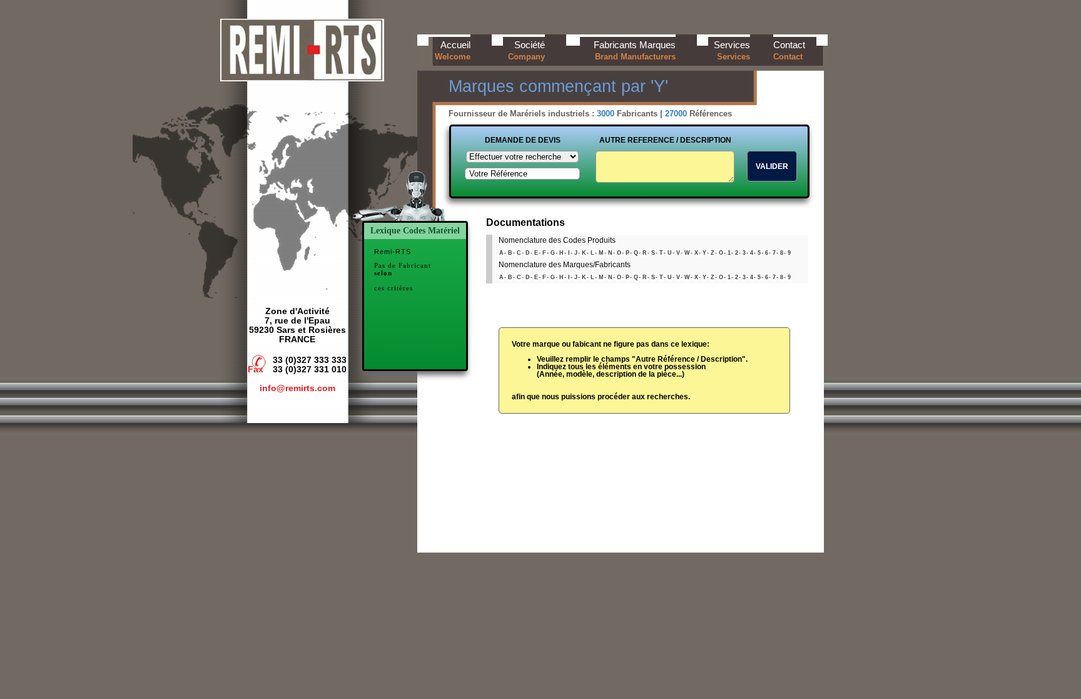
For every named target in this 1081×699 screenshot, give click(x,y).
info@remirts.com (297, 388)
